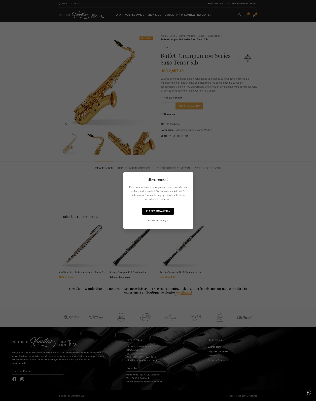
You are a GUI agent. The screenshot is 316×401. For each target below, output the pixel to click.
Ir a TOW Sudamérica (158, 211)
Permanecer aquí (158, 220)
